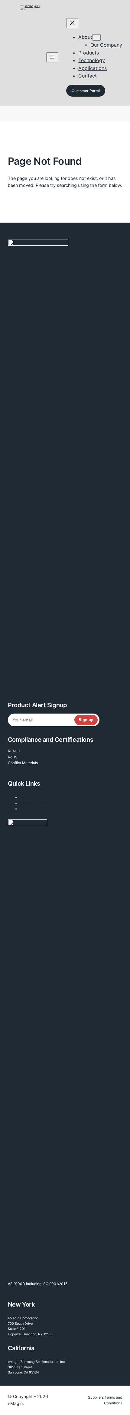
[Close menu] (72, 23)
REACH (14, 751)
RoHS (13, 757)
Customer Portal (86, 90)
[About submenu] (96, 37)
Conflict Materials (23, 763)
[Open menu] (52, 57)
